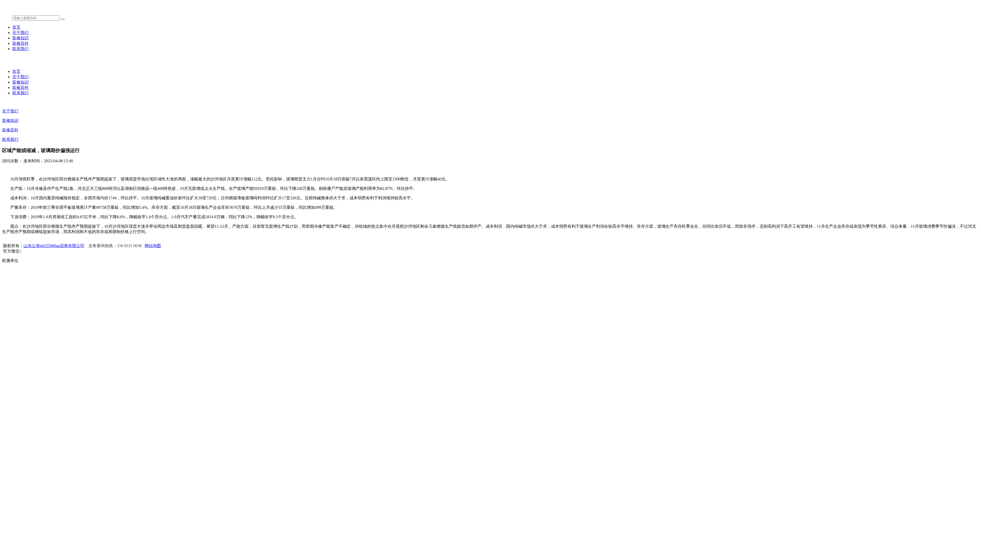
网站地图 (153, 246)
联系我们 (20, 49)
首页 (16, 27)
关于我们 (20, 32)
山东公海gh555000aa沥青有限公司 (54, 246)
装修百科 (20, 43)
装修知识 (20, 38)
